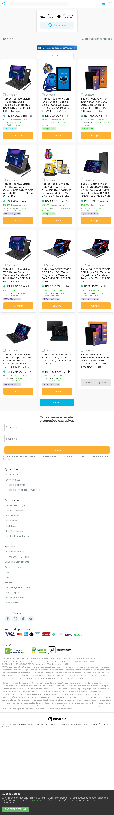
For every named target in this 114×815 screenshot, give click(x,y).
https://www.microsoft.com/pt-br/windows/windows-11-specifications (74, 703)
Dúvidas (9, 572)
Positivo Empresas (14, 510)
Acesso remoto (13, 567)
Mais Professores (14, 531)
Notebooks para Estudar (17, 536)
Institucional (11, 474)
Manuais (9, 582)
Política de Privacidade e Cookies (22, 490)
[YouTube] (30, 619)
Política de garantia (15, 484)
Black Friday (11, 526)
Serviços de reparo (14, 597)
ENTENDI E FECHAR (15, 809)
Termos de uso (12, 479)
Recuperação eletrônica (17, 587)
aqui (92, 800)
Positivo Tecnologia (15, 505)
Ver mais (57, 402)
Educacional (11, 520)
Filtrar (55, 55)
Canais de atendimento (17, 562)
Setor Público (12, 515)
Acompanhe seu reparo (17, 557)
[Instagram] (15, 619)
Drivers (8, 577)
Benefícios (60, 25)
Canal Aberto (11, 602)
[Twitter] (23, 619)
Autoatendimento (14, 551)
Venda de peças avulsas (17, 592)
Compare (12, 94)
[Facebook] (7, 619)
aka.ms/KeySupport (37, 675)
